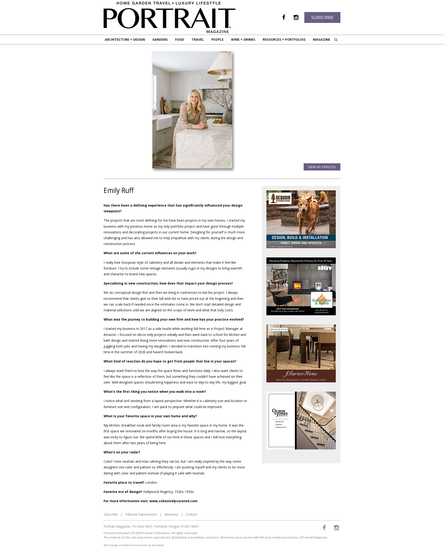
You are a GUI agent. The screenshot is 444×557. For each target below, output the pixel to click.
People (217, 39)
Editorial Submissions (141, 514)
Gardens (160, 39)
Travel (197, 39)
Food (179, 39)
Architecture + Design (125, 39)
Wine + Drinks (243, 39)
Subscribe (322, 17)
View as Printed (322, 167)
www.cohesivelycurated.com (173, 501)
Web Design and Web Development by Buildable (134, 545)
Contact (191, 514)
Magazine (321, 39)
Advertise (171, 514)
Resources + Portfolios (284, 39)
